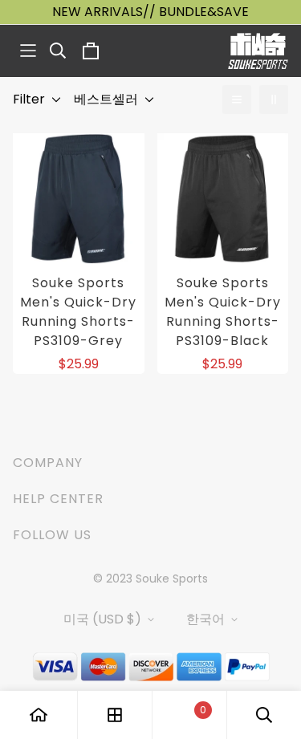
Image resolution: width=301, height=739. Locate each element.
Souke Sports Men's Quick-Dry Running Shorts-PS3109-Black (223, 312)
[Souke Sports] (258, 51)
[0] (189, 715)
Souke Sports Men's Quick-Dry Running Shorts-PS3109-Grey (78, 312)
